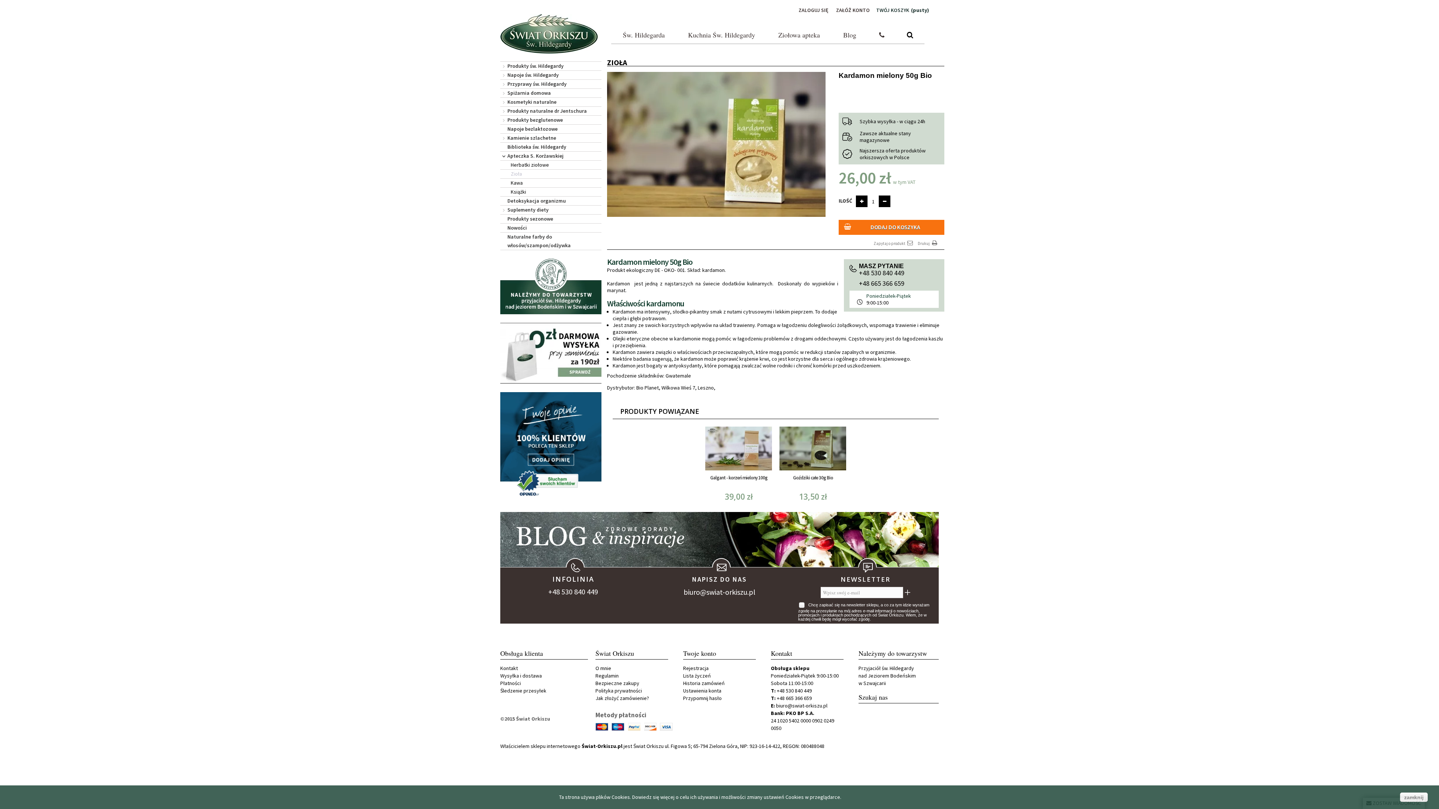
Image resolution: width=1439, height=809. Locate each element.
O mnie (603, 668)
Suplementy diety (528, 209)
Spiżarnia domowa (529, 93)
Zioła (516, 173)
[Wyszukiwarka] (910, 35)
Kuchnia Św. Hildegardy (721, 34)
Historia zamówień (704, 683)
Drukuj (924, 243)
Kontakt (509, 668)
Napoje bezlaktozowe (532, 128)
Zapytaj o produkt (890, 243)
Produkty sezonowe (530, 218)
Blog (849, 34)
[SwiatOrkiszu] (549, 34)
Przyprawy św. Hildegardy (537, 84)
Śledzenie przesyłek (523, 690)
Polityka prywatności (618, 690)
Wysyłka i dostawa (521, 675)
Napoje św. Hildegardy (533, 75)
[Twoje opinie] (550, 446)
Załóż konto (853, 10)
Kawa (517, 182)
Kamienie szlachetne (531, 137)
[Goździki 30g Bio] (812, 448)
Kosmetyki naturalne (531, 102)
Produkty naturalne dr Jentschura (547, 110)
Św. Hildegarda (644, 34)
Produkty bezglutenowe (535, 119)
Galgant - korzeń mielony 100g (738, 478)
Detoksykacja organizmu (536, 200)
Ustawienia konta (702, 690)
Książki (518, 191)
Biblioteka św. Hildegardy (536, 146)
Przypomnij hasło (702, 698)
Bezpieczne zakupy (617, 683)
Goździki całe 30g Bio (813, 478)
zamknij (1414, 797)
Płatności (510, 683)
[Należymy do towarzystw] (550, 285)
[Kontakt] (882, 35)
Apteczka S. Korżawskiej (535, 155)
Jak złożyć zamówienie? (622, 698)
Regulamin (607, 675)
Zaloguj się (814, 10)
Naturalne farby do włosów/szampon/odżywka (539, 241)
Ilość (845, 200)
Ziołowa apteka (799, 34)
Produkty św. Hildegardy (535, 66)
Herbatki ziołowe (530, 164)
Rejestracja (696, 668)
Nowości (517, 227)
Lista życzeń (697, 675)
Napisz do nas (719, 579)
